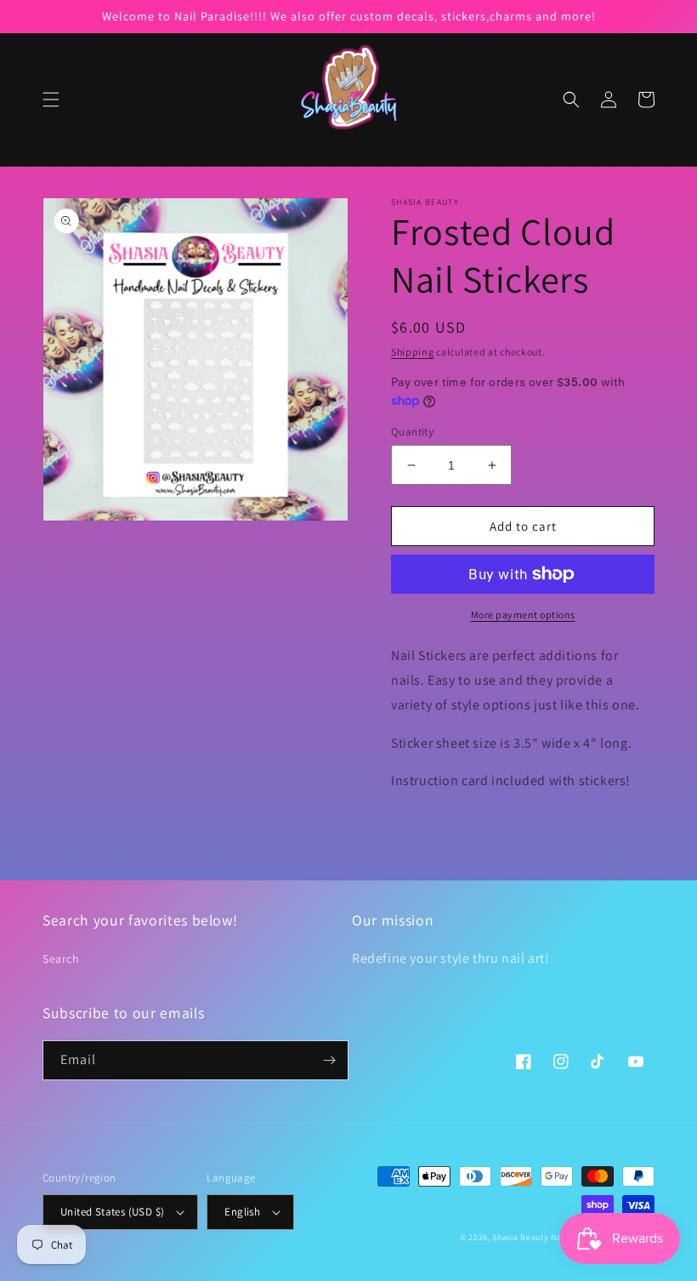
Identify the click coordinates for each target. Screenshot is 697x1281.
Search (61, 958)
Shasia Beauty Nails (531, 1237)
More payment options (523, 614)
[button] (51, 99)
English (242, 1211)
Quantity (412, 431)
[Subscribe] (329, 1060)
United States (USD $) (112, 1211)
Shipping (412, 351)
